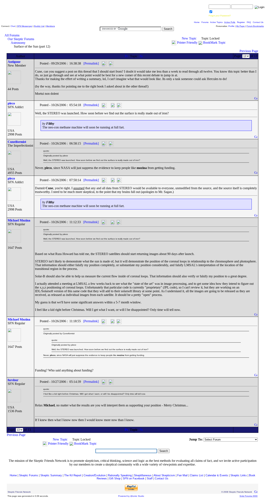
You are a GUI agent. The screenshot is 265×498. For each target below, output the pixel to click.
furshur (13, 380)
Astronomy (18, 42)
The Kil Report (72, 475)
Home (197, 22)
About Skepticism (164, 475)
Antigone (14, 61)
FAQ (249, 22)
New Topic (189, 38)
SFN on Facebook (134, 478)
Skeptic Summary (51, 475)
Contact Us (258, 22)
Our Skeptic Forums (21, 39)
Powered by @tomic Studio (131, 496)
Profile (231, 26)
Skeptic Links (238, 475)
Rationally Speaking (120, 475)
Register (241, 22)
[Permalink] (91, 63)
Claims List (196, 475)
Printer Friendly (187, 42)
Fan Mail (182, 475)
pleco (11, 103)
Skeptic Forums (28, 475)
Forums (204, 22)
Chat (13, 26)
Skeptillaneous (143, 475)
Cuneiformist (17, 142)
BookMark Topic (214, 42)
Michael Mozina (19, 220)
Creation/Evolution (95, 475)
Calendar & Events (217, 475)
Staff (150, 478)
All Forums (12, 35)
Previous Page (249, 51)
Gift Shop (114, 478)
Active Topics (216, 22)
